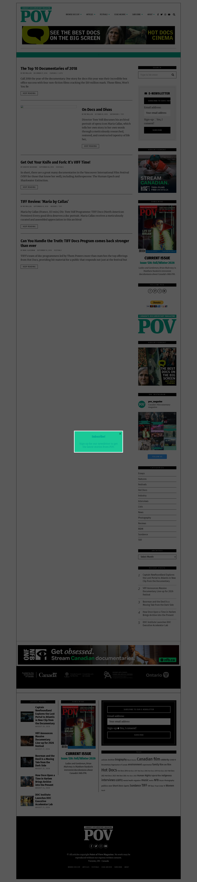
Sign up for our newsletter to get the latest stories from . (98, 445)
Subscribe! (98, 436)
